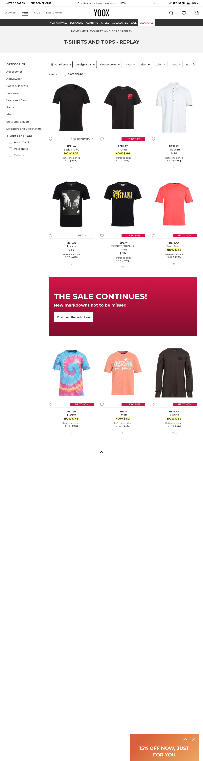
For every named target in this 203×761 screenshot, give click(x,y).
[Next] (194, 64)
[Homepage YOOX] (101, 12)
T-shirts (19, 155)
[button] (25, 71)
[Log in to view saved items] (184, 13)
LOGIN (192, 4)
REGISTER (178, 3)
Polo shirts (21, 148)
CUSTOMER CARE (41, 3)
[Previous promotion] (49, 3)
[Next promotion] (154, 3)
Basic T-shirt (22, 142)
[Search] (171, 13)
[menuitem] (10, 13)
